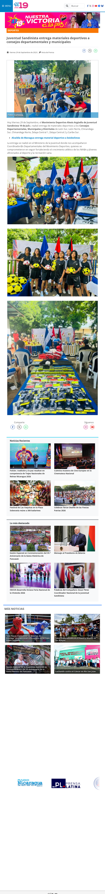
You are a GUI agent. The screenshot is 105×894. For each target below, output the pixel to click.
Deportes (13, 30)
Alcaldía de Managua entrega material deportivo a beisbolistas (46, 137)
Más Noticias (14, 609)
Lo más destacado (19, 523)
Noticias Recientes (20, 440)
